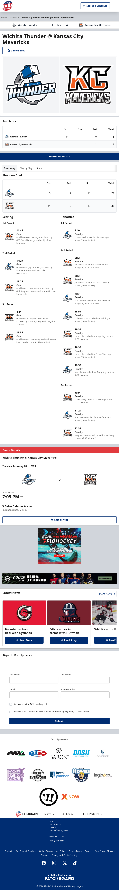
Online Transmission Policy (52, 851)
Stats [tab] (39, 168)
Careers (44, 855)
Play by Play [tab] (26, 168)
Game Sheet (18, 50)
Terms (88, 851)
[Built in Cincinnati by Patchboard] (59, 877)
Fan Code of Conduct (26, 851)
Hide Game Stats (58, 156)
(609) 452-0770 (56, 836)
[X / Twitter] (65, 863)
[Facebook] (44, 863)
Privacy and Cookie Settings (65, 855)
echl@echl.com (56, 840)
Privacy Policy (75, 851)
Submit (59, 721)
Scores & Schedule (96, 5)
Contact (8, 851)
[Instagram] (54, 863)
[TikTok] (75, 863)
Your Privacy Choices (105, 851)
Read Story (25, 640)
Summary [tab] (10, 168)
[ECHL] (7, 5)
